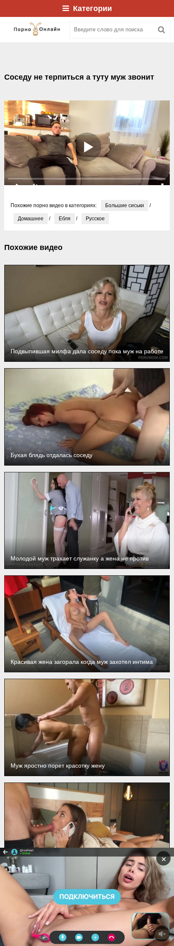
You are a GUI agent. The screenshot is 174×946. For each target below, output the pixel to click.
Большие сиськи (124, 205)
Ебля (65, 219)
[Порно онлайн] (33, 29)
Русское (95, 219)
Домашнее (31, 219)
